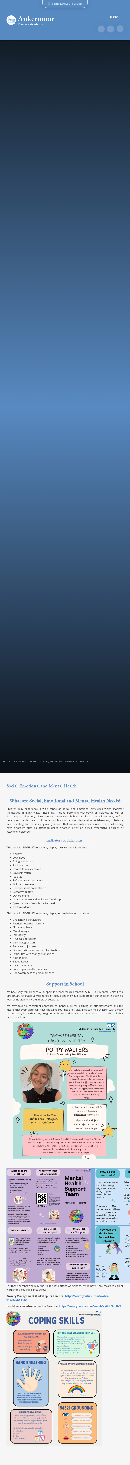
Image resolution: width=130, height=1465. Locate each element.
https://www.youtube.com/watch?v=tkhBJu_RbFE (90, 1306)
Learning (20, 761)
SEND (33, 761)
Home (6, 761)
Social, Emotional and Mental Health (64, 761)
